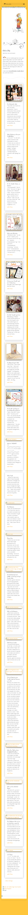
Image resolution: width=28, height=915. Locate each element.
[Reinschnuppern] (7, 888)
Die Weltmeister (10, 507)
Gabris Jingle (10, 475)
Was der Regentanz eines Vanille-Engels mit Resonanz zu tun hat (13, 679)
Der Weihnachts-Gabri (12, 104)
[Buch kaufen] (12, 887)
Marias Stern (10, 538)
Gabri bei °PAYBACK (12, 443)
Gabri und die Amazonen (12, 611)
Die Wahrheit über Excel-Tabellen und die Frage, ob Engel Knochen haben (14, 576)
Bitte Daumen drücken (12, 642)
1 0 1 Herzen (10, 854)
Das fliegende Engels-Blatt (13, 362)
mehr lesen (10, 125)
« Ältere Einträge (9, 880)
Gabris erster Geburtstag (12, 233)
